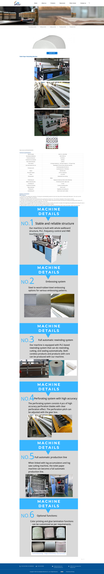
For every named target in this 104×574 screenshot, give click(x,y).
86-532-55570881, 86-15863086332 (27, 566)
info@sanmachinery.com (58, 566)
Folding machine (43, 26)
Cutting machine (53, 26)
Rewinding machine (32, 26)
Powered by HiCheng (70, 571)
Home (35, 3)
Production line (72, 26)
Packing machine (62, 26)
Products (53, 3)
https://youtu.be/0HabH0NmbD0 (26, 150)
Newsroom (62, 3)
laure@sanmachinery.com (58, 567)
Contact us (83, 3)
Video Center (72, 3)
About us (44, 3)
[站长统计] (62, 571)
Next (82, 559)
